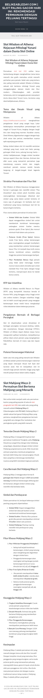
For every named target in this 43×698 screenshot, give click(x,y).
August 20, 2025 (9, 55)
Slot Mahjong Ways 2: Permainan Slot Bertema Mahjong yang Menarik (19, 386)
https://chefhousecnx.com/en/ (14, 120)
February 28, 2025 (10, 394)
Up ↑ (22, 693)
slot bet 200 (20, 71)
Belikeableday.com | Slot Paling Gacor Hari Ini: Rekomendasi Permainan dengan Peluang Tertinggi (21, 11)
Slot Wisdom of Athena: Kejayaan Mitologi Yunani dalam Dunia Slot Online (19, 48)
